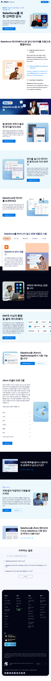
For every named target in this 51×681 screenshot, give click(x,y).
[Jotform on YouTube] (19, 673)
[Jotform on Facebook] (5, 673)
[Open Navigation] (50, 2)
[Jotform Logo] (4, 2)
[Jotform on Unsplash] (24, 673)
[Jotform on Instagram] (22, 673)
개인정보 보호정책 (14, 670)
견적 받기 (7, 510)
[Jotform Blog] (15, 673)
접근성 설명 (25, 670)
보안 (20, 670)
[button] (38, 56)
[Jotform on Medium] (12, 673)
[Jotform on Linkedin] (10, 673)
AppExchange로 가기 (27, 363)
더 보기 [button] (25, 576)
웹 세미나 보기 (41, 363)
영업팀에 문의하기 (45, 1)
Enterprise (12, 2)
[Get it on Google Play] (10, 636)
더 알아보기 (7, 443)
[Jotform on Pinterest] (17, 673)
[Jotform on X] (8, 673)
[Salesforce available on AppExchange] (10, 644)
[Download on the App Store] (10, 640)
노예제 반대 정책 (33, 670)
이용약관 (6, 670)
